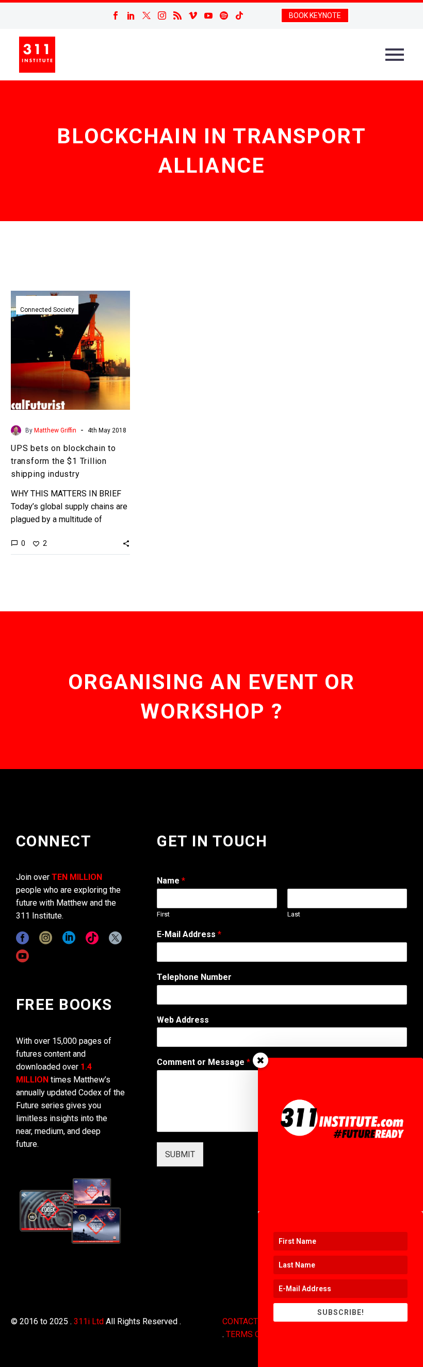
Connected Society (47, 309)
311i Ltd (89, 1321)
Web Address (183, 1020)
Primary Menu (394, 54)
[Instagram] (162, 15)
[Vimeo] (193, 15)
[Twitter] (146, 15)
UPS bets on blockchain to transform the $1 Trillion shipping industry (63, 461)
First (163, 914)
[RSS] (177, 15)
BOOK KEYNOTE (315, 15)
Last (293, 914)
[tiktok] (92, 937)
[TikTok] (239, 15)
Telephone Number (194, 977)
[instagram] (45, 937)
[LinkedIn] (131, 15)
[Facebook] (115, 15)
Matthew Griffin (55, 430)
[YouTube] (208, 15)
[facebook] (22, 937)
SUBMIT (180, 1154)
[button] (126, 543)
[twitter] (115, 937)
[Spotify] (224, 15)
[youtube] (22, 955)
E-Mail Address (189, 934)
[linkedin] (68, 937)
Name (171, 881)
